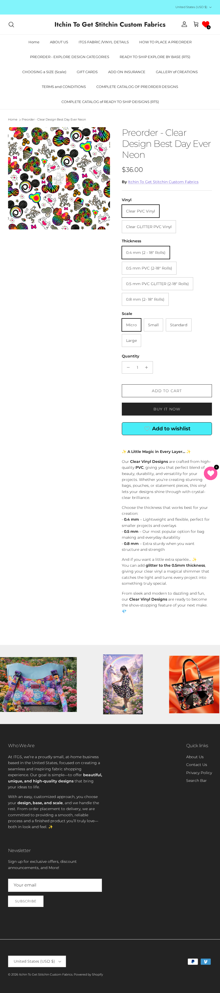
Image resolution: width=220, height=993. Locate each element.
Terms (159, 523)
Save (148, 477)
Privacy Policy (142, 523)
